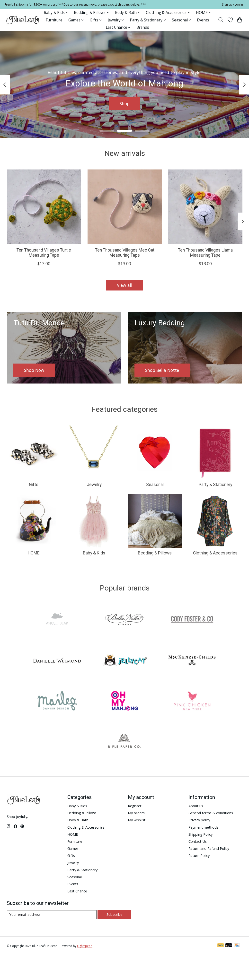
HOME (33, 553)
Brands (142, 27)
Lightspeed (84, 946)
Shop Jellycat (124, 103)
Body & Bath (77, 819)
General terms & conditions (210, 812)
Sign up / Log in (232, 4)
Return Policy (199, 855)
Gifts (33, 484)
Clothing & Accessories (215, 553)
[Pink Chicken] (192, 701)
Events (203, 20)
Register (135, 805)
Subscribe (114, 914)
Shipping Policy (200, 834)
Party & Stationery (215, 484)
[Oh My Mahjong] (124, 701)
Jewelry (94, 484)
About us (195, 805)
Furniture (54, 20)
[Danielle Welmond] (57, 661)
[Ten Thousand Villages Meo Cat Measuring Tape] (125, 206)
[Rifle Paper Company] (124, 742)
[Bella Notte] (124, 620)
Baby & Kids (94, 553)
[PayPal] (220, 945)
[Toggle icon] (220, 20)
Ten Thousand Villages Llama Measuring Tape (205, 253)
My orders (136, 812)
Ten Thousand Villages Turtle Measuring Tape (44, 253)
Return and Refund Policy (208, 848)
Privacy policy (199, 819)
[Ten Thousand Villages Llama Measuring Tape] (205, 206)
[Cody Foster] (192, 620)
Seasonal (155, 484)
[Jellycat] (124, 661)
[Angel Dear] (57, 620)
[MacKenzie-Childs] (192, 661)
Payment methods (203, 827)
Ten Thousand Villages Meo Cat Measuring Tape (124, 253)
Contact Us (197, 841)
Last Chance (77, 891)
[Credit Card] (237, 945)
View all (124, 285)
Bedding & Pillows (155, 553)
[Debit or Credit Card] (228, 945)
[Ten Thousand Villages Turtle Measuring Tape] (44, 206)
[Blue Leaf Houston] (23, 20)
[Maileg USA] (57, 701)
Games (73, 848)
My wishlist (136, 819)
